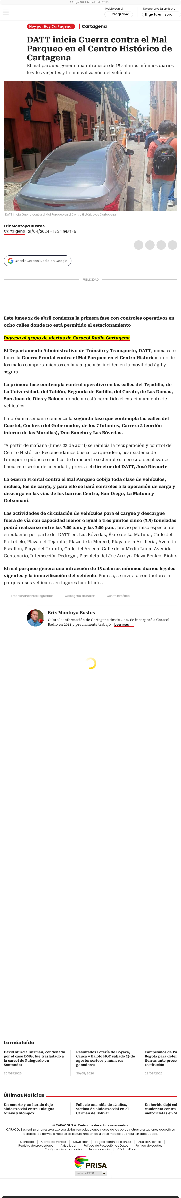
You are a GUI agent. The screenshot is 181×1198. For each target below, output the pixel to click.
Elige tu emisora (159, 14)
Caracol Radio (22, 12)
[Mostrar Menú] (5, 12)
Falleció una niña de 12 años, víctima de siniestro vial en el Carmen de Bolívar (102, 1109)
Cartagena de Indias (80, 596)
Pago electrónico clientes (113, 1142)
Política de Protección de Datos (106, 1146)
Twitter (150, 245)
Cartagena (94, 26)
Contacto (27, 1142)
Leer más (121, 624)
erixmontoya (53, 226)
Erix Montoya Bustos (24, 226)
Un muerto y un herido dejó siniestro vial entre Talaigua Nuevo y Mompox (29, 1109)
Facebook (138, 245)
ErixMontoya (47, 226)
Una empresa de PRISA (90, 1162)
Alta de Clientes (149, 1142)
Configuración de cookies (63, 1149)
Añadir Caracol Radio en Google (41, 260)
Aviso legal (68, 1146)
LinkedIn (161, 245)
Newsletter (80, 1142)
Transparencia (99, 1149)
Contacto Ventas (53, 1142)
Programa (120, 14)
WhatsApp (172, 245)
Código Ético (126, 1149)
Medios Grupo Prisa (90, 1173)
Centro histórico (118, 596)
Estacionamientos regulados (32, 596)
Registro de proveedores (35, 1146)
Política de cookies (149, 1146)
